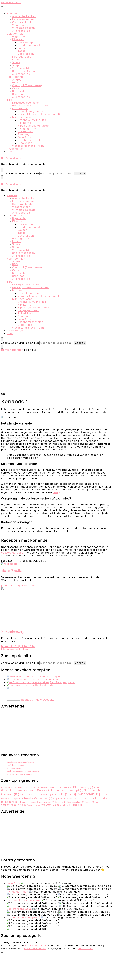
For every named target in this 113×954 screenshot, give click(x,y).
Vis (23, 805)
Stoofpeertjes (75, 802)
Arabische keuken (24, 16)
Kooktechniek (16, 76)
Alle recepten (21, 30)
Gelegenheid (15, 33)
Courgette (29, 790)
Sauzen (22, 48)
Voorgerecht (20, 68)
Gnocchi (45, 795)
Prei (55, 799)
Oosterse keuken (23, 22)
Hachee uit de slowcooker (38, 699)
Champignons (11, 790)
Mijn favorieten (22, 117)
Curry (43, 790)
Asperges (24, 787)
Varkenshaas (10, 805)
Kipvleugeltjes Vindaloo (33, 125)
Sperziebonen (45, 802)
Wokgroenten (33, 805)
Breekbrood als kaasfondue (20, 761)
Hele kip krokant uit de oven (30, 105)
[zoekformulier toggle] (2, 170)
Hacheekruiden (45, 685)
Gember (35, 795)
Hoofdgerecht (21, 56)
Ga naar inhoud (11, 2)
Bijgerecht (19, 36)
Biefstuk (68, 787)
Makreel (6, 799)
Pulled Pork (25, 131)
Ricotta (63, 799)
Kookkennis (20, 108)
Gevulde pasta (14, 767)
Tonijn (89, 802)
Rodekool (81, 799)
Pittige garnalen (28, 128)
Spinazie (60, 802)
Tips (9, 99)
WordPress (85, 948)
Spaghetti (13, 801)
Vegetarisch (26, 53)
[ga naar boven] (2, 952)
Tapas (21, 51)
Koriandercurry (12, 631)
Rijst (72, 799)
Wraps (46, 804)
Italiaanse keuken (24, 19)
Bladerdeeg (83, 787)
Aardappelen (9, 787)
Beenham (59, 787)
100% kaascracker (15, 764)
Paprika (18, 799)
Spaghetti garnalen (30, 140)
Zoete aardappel (72, 805)
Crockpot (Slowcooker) (27, 85)
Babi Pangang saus (62, 682)
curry (56, 492)
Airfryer (17, 79)
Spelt (34, 802)
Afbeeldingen (16, 148)
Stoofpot (18, 94)
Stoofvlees (25, 143)
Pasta (31, 798)
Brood (97, 787)
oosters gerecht (12, 552)
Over (10, 151)
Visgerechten (21, 25)
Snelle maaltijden (23, 71)
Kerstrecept (26, 42)
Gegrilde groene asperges (19, 773)
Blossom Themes (35, 948)
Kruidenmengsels (29, 45)
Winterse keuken (23, 28)
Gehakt (10, 794)
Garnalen (92, 790)
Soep (15, 65)
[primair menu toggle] (2, 6)
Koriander (88, 794)
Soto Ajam (24, 137)
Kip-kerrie (24, 122)
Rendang (23, 134)
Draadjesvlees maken (26, 102)
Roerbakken (20, 91)
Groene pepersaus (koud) (23, 917)
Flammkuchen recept (66, 790)
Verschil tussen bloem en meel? (39, 114)
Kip (68, 794)
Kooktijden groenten (31, 111)
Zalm (57, 805)
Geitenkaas (25, 795)
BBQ (15, 82)
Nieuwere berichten (14, 649)
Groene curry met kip (32, 120)
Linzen (104, 795)
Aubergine (36, 787)
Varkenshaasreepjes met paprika (23, 770)
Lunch (16, 59)
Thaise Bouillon (12, 570)
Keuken (12, 13)
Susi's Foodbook (11, 158)
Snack (16, 62)
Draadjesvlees (50, 679)
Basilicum (47, 787)
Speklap (26, 802)
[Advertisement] (56, 372)
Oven (15, 88)
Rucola (90, 799)
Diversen (18, 39)
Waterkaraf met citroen (28, 145)
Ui (96, 802)
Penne (46, 798)
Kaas (56, 794)
